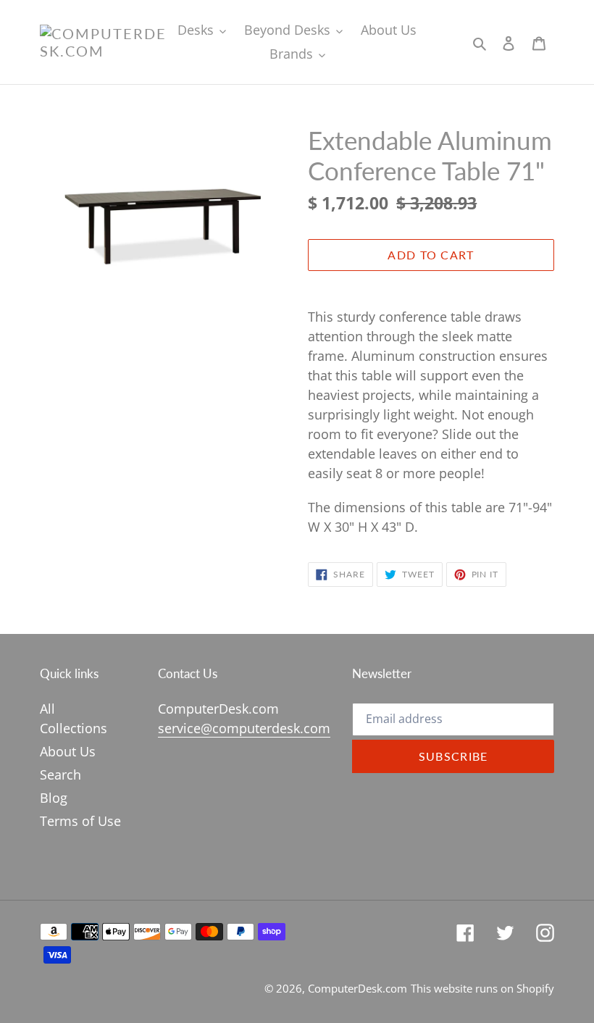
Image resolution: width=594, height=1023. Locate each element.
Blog (53, 797)
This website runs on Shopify (482, 988)
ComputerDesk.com (357, 988)
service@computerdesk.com (244, 728)
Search (60, 774)
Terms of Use (80, 821)
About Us (68, 751)
